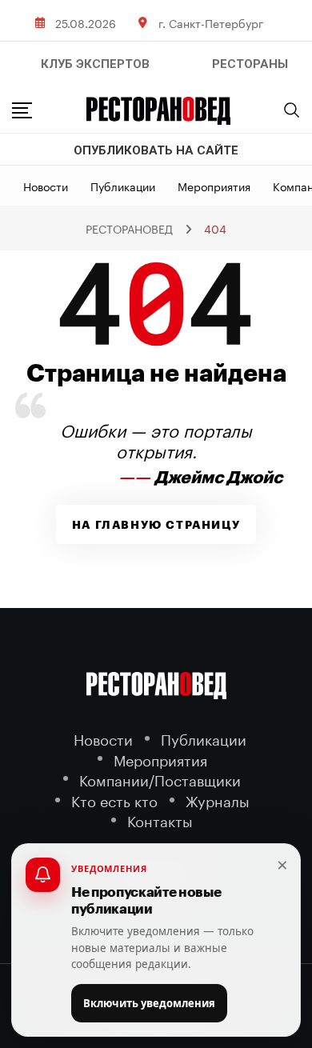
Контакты (160, 820)
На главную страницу (156, 524)
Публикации (122, 185)
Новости (45, 185)
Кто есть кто (114, 800)
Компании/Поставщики (160, 779)
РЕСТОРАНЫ (250, 64)
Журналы (218, 800)
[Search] (292, 109)
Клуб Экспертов (95, 64)
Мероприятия (214, 185)
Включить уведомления (149, 1003)
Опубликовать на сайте (156, 150)
